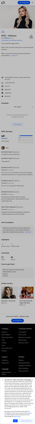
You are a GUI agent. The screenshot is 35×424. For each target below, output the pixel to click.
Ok (15, 421)
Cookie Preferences (26, 421)
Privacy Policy (17, 416)
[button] (32, 380)
